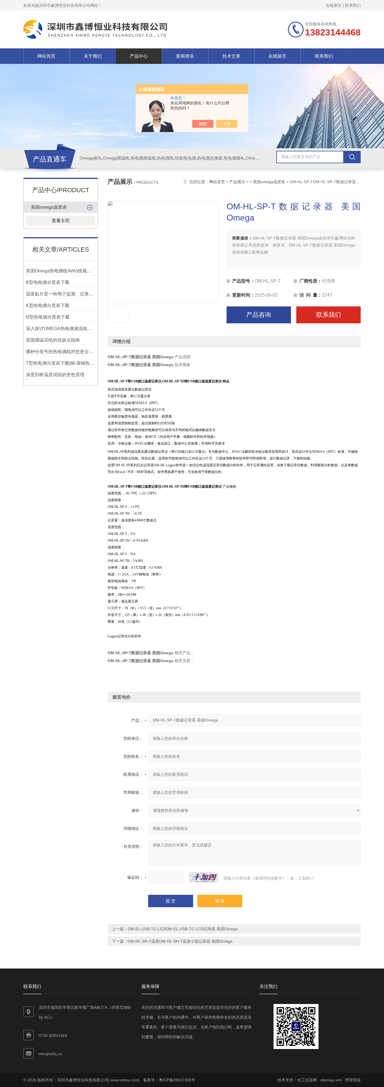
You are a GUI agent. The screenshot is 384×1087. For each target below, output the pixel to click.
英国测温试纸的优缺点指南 (53, 340)
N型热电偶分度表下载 (48, 317)
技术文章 (231, 56)
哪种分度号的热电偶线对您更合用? (60, 351)
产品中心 (139, 56)
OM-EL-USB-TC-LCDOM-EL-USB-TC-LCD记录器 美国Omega (183, 929)
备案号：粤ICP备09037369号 (169, 1080)
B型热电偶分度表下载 (47, 282)
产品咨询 (258, 314)
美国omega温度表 (49, 207)
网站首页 (46, 56)
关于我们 (93, 56)
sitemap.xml (331, 1080)
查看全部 (61, 220)
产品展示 (237, 182)
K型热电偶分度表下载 (47, 305)
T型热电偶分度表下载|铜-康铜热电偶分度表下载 (60, 363)
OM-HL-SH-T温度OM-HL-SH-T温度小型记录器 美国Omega (180, 941)
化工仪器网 (307, 1080)
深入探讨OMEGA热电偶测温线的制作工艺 (60, 328)
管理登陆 (353, 1080)
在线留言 (334, 5)
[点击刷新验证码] (203, 877)
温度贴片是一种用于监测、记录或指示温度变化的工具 (60, 294)
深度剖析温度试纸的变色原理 (55, 374)
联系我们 (353, 5)
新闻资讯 (185, 56)
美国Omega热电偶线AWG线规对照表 (60, 270)
